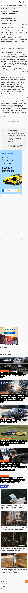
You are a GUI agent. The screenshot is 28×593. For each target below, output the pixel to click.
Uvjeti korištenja (5, 583)
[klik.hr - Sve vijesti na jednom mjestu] (25, 1)
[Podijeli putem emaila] (22, 125)
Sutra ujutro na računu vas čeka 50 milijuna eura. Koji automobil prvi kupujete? (13, 443)
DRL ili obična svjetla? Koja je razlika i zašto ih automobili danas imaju (13, 375)
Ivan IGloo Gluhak (7, 418)
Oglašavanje (4, 581)
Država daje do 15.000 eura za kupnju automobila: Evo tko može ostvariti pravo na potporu (13, 480)
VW (12, 32)
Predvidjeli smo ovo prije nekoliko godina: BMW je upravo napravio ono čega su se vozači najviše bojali (13, 398)
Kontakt (3, 586)
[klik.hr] (3, 486)
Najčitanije (3, 347)
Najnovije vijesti (5, 354)
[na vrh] (26, 581)
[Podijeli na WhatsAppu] (9, 125)
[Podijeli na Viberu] (13, 125)
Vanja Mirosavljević (7, 8)
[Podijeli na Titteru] (18, 125)
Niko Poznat (5, 371)
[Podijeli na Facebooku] (5, 125)
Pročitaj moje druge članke (14, 143)
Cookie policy (4, 588)
